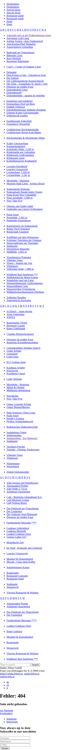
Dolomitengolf (14, 92)
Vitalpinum (12, 266)
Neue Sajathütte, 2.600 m (20, 197)
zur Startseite (6, 710)
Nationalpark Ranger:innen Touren (24, 192)
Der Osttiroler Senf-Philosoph (22, 514)
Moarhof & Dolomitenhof (20, 559)
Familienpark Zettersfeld (19, 121)
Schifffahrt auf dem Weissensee (23, 237)
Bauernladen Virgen (17, 322)
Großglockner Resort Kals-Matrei (24, 132)
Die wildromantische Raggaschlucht (25, 81)
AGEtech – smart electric (19, 311)
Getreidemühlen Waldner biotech (23, 348)
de (8, 682)
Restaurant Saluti (15, 578)
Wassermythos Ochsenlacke (21, 289)
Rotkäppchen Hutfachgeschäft (22, 427)
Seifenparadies (14, 435)
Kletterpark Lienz (16, 158)
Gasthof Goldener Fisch (19, 534)
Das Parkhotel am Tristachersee (23, 508)
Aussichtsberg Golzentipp (20, 47)
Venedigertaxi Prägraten (19, 257)
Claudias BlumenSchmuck (20, 334)
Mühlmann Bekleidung (18, 390)
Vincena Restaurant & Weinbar (22, 592)
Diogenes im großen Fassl (20, 86)
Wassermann (13, 463)
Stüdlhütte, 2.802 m (17, 251)
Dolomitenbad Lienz (17, 89)
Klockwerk (12, 370)
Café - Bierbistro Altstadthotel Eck (24, 497)
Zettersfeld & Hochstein (19, 300)
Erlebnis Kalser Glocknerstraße (23, 112)
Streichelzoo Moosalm (18, 249)
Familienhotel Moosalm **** (22, 522)
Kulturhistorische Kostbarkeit (22, 161)
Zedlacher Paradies (16, 297)
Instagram (12, 718)
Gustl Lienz (13, 356)
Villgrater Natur (15, 260)
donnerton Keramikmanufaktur (22, 342)
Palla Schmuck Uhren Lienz (21, 412)
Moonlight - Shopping (18, 180)
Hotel (9, 21)
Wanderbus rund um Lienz (20, 280)
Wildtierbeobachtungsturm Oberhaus (25, 292)
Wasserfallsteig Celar (17, 286)
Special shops (13, 9)
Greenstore (12, 353)
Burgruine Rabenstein (18, 61)
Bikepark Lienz (14, 55)
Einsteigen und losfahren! (20, 101)
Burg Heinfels (14, 58)
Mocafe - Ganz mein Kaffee (21, 562)
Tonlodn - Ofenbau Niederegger (23, 449)
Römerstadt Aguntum (17, 231)
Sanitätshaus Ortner (17, 432)
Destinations (13, 4)
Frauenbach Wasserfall (18, 124)
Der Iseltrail (13, 78)
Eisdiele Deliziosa (16, 107)
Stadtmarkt (12, 246)
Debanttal (11, 72)
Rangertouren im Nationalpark (22, 226)
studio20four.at (31, 673)
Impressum (12, 721)
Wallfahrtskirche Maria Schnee (22, 277)
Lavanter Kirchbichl (17, 166)
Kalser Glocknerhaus (17, 143)
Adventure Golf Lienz (18, 38)
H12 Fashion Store (16, 362)
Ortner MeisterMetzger (18, 407)
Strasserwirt (13, 587)
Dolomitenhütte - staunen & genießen (26, 95)
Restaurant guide (15, 15)
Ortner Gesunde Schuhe (19, 404)
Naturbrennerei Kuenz (18, 567)
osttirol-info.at (7, 676)
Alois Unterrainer (15, 314)
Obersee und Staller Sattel (20, 206)
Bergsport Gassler (16, 325)
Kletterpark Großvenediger (20, 155)
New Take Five (14, 200)
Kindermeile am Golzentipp (21, 152)
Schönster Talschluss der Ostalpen (24, 240)
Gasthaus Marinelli (16, 531)
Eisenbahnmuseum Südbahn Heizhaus (26, 109)
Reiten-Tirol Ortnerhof (18, 229)
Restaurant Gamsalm (17, 575)
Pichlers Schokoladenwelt (20, 421)
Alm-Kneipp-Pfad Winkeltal (21, 44)
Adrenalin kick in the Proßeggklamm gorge (29, 35)
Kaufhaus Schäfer (16, 367)
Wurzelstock (13, 466)
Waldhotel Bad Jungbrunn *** (22, 274)
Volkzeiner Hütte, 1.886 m (20, 269)
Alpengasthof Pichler (17, 485)
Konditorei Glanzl (16, 373)
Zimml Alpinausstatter (18, 472)
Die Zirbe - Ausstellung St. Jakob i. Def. (27, 84)
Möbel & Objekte (16, 387)
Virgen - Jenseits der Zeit (19, 263)
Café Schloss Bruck (17, 503)
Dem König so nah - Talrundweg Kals (26, 75)
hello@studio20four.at (11, 673)
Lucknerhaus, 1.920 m (18, 172)
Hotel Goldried (14, 631)
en (8, 685)
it (7, 688)
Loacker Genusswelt (17, 169)
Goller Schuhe (14, 351)
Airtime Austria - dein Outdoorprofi (25, 41)
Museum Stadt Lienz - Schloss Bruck (26, 183)
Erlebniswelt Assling (17, 115)
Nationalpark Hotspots (18, 189)
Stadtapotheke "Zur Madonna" (22, 438)
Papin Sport (13, 214)
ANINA (11, 317)
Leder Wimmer (14, 379)
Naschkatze (12, 395)
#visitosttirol (6, 713)
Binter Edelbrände (16, 328)
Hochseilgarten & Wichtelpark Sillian (26, 138)
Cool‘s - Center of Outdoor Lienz (24, 66)
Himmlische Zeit (15, 542)
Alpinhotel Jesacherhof (18, 491)
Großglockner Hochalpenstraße (23, 129)
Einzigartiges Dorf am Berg (21, 104)
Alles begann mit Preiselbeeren (22, 483)
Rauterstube (13, 573)
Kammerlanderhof (16, 146)
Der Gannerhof (14, 511)
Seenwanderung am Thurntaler (22, 243)
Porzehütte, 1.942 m (17, 217)
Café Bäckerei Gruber (18, 500)
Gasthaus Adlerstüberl (18, 528)
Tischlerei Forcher (16, 446)
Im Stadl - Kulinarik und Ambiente (24, 548)
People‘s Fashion (15, 418)
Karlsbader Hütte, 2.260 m (20, 149)
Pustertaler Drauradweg (19, 220)
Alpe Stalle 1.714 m (17, 488)
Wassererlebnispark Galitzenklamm (25, 283)
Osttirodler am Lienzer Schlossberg (25, 209)
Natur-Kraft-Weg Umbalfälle (21, 195)
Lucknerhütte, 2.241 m (18, 175)
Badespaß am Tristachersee (20, 52)
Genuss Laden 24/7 (17, 537)
